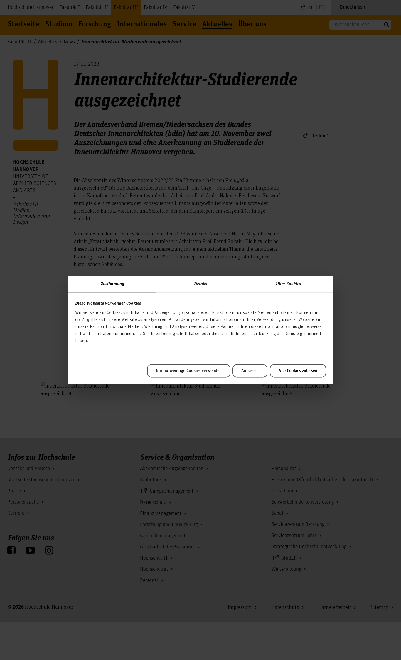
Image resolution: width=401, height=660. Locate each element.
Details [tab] (200, 284)
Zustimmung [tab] (112, 284)
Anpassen (250, 370)
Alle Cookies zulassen (298, 370)
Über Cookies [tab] (288, 284)
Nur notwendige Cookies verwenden (189, 370)
